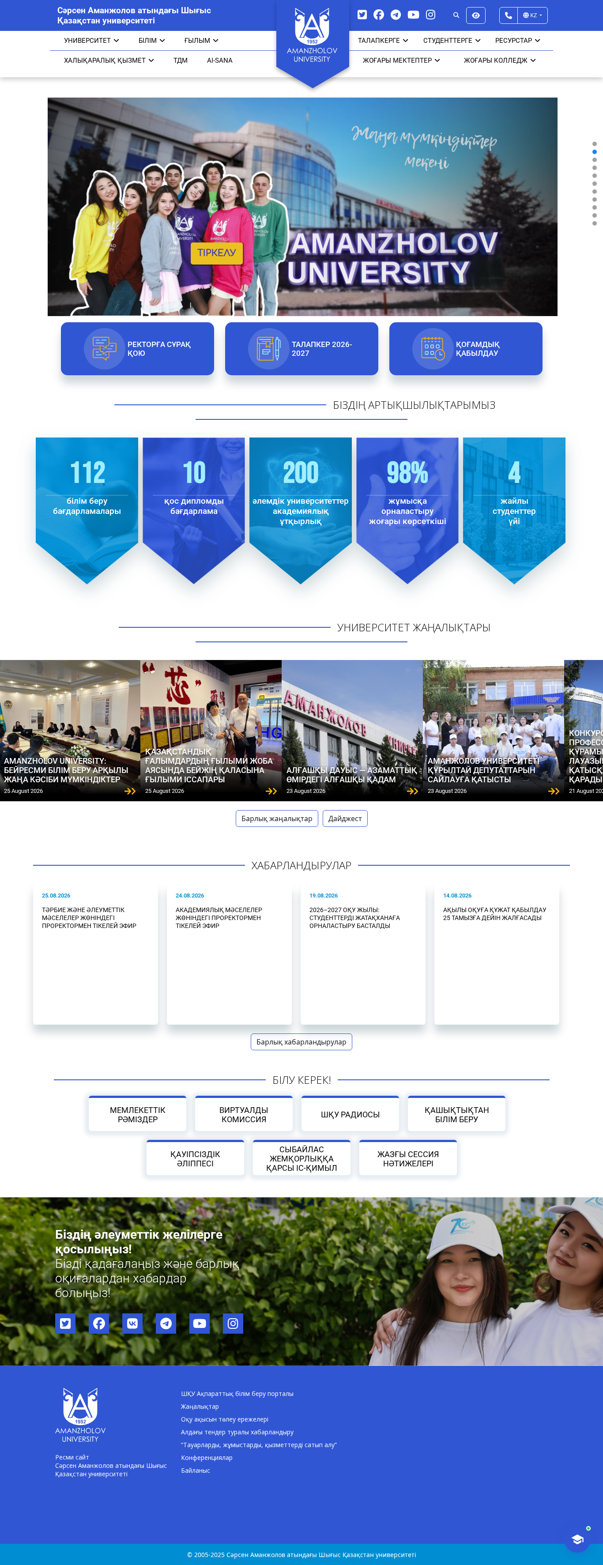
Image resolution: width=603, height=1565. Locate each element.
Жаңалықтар (200, 1406)
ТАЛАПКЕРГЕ (379, 41)
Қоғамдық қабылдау (477, 349)
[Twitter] (362, 14)
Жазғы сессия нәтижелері (408, 1159)
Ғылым (197, 41)
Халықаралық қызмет (105, 60)
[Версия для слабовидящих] (476, 15)
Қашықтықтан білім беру (457, 1114)
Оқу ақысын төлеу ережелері (224, 1419)
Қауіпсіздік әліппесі (195, 1159)
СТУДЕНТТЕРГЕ (447, 41)
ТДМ (180, 60)
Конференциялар (207, 1457)
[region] (301, 183)
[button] (594, 144)
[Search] (456, 15)
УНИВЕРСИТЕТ (87, 41)
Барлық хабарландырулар (301, 1042)
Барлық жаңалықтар (277, 818)
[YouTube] (413, 14)
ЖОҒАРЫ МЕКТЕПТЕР (397, 60)
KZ (533, 15)
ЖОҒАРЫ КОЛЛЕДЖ (496, 60)
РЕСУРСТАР (513, 41)
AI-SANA (220, 60)
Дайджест (345, 818)
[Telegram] (396, 14)
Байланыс (195, 1470)
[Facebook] (378, 14)
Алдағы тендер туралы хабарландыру (237, 1432)
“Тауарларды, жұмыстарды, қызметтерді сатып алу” (259, 1445)
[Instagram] (430, 14)
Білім (148, 41)
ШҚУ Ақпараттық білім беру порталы (237, 1393)
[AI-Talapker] (577, 1539)
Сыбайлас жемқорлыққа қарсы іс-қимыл (301, 1159)
